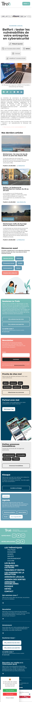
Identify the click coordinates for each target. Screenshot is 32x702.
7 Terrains (16, 459)
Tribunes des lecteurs (11, 566)
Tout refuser (9, 694)
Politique (11, 550)
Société (5, 182)
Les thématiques (13, 548)
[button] (3, 92)
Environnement (7, 149)
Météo (7, 589)
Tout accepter (10, 690)
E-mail (4, 352)
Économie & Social (16, 25)
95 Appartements (8, 455)
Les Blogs (9, 563)
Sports (10, 554)
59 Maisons (6, 459)
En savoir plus (5, 331)
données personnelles (19, 365)
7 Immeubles (21, 455)
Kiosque (8, 586)
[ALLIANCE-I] (16, 20)
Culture (10, 561)
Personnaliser (10, 698)
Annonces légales (14, 577)
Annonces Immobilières (11, 583)
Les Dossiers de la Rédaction (14, 573)
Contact (8, 591)
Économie (11, 552)
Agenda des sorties (14, 579)
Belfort (28, 48)
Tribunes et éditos (14, 570)
